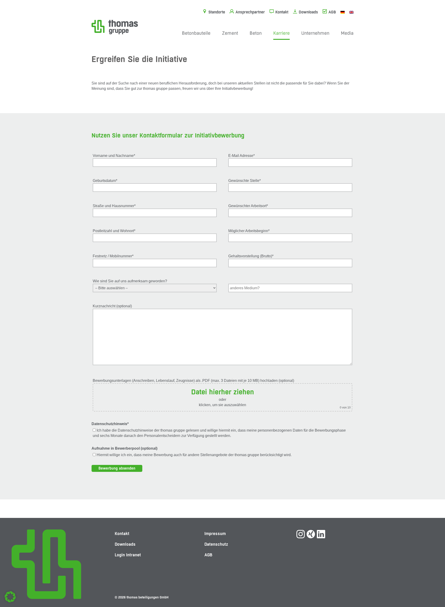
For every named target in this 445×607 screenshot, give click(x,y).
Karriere (281, 33)
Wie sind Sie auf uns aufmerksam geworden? (130, 281)
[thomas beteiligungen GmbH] (115, 27)
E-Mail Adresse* (241, 156)
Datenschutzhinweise (135, 430)
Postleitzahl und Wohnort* (114, 231)
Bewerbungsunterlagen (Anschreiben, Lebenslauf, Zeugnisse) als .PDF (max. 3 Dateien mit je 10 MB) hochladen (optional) (222, 394)
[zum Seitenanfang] (432, 587)
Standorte (216, 12)
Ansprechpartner (250, 12)
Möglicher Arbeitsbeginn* (249, 231)
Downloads (308, 12)
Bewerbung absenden (117, 468)
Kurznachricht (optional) (112, 306)
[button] (10, 597)
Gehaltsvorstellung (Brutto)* (250, 256)
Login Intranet (128, 554)
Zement (230, 33)
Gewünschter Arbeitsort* (248, 206)
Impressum (215, 533)
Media (347, 33)
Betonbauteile (196, 33)
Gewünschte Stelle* (244, 181)
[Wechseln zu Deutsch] (342, 12)
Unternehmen (315, 33)
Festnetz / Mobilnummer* (113, 256)
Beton (256, 33)
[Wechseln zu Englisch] (351, 12)
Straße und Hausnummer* (114, 206)
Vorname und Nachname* (114, 156)
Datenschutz (216, 544)
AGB (332, 12)
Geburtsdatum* (105, 181)
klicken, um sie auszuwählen (222, 405)
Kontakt (281, 12)
